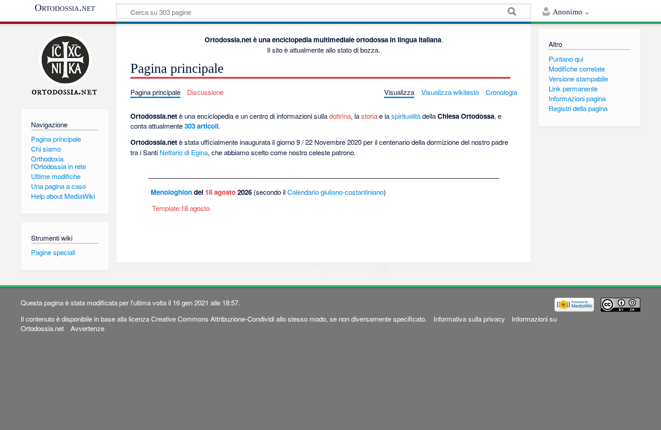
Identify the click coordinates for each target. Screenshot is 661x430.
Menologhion (171, 192)
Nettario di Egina (184, 152)
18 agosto (220, 192)
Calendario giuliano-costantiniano (335, 192)
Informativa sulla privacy (469, 318)
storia (369, 116)
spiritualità (405, 116)
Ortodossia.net (65, 8)
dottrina (340, 116)
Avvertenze (87, 328)
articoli (208, 126)
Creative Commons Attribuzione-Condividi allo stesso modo (238, 318)
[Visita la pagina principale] (65, 64)
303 (189, 126)
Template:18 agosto (181, 208)
